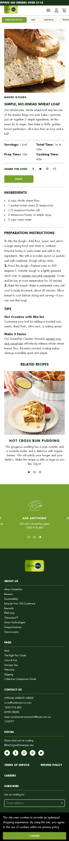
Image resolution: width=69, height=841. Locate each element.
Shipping (8, 674)
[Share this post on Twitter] (40, 168)
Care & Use (10, 660)
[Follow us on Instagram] (24, 753)
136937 (9, 721)
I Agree (35, 835)
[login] (56, 10)
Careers (10, 775)
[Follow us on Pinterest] (32, 753)
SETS (33, 20)
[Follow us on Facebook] (15, 753)
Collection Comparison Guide (20, 679)
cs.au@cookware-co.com (17, 702)
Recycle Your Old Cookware (19, 603)
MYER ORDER (11, 712)
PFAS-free (9, 613)
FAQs (7, 642)
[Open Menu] (48, 10)
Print (18, 179)
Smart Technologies (14, 622)
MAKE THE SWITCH (13, 20)
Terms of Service (16, 765)
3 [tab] (40, 472)
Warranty (9, 669)
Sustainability (11, 599)
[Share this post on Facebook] (33, 168)
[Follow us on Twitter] (7, 753)
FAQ (6, 651)
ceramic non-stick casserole (38, 276)
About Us (11, 581)
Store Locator (11, 632)
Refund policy (51, 765)
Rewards (9, 608)
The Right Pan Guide (15, 655)
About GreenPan (13, 589)
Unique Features (13, 627)
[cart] (63, 10)
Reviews (8, 594)
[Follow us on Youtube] (41, 753)
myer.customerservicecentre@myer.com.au (27, 717)
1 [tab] (29, 472)
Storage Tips (11, 665)
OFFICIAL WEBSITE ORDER (18, 698)
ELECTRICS (49, 20)
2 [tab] (34, 472)
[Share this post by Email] (54, 168)
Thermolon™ (11, 617)
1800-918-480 (13, 707)
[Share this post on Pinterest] (47, 168)
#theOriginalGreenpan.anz (19, 745)
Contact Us (13, 689)
